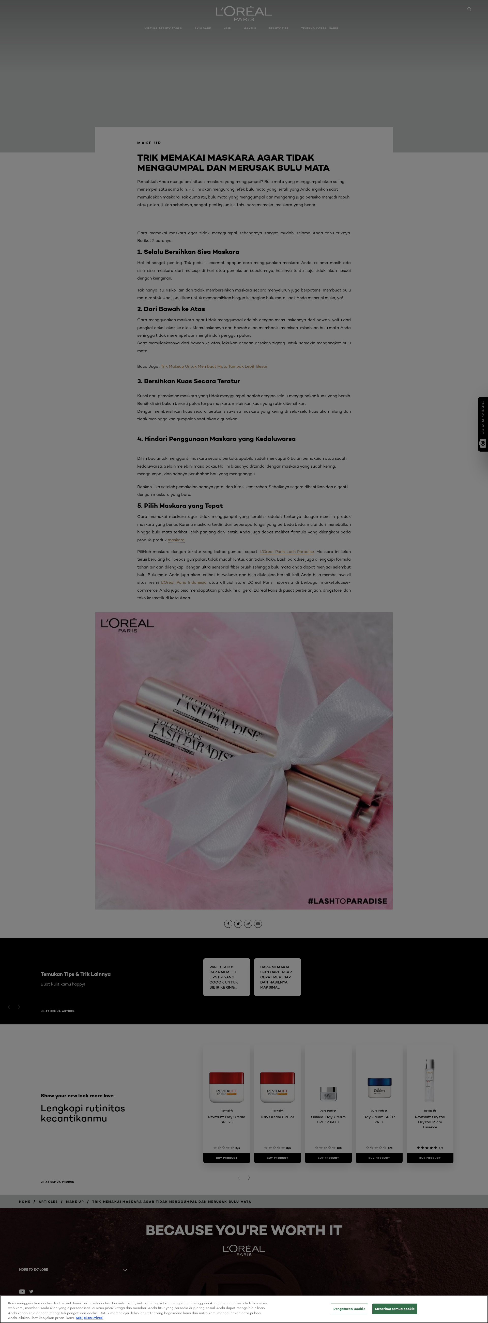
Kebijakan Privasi (89, 1318)
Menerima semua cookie (395, 1309)
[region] (244, 1309)
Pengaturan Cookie (349, 1309)
